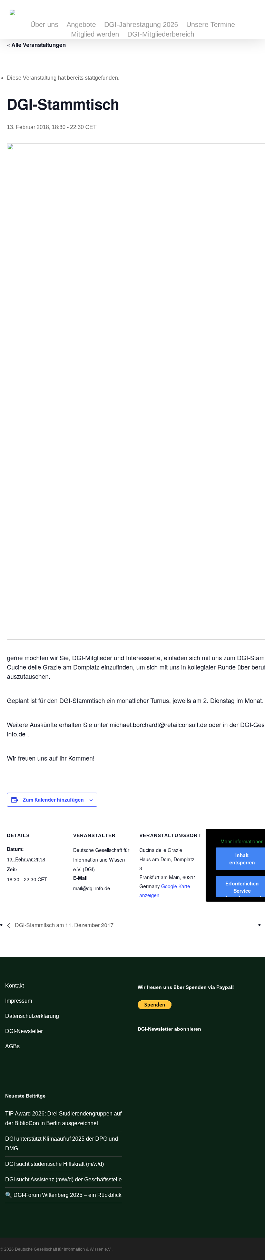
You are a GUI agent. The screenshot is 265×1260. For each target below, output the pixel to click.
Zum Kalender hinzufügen (53, 799)
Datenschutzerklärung (32, 1016)
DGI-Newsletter (24, 1031)
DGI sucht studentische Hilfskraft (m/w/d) (54, 1164)
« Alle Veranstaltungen (36, 45)
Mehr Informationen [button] (242, 842)
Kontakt (14, 986)
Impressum (18, 1001)
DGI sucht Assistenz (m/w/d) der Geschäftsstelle (63, 1179)
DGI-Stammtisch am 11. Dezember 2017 (63, 925)
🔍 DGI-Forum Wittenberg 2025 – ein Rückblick (63, 1195)
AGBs (12, 1046)
